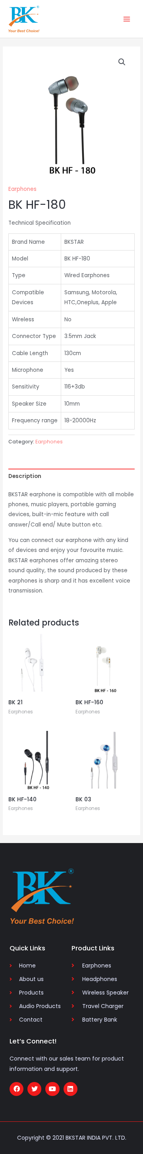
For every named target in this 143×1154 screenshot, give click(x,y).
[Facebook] (16, 1089)
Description (24, 476)
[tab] (71, 476)
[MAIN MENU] (127, 19)
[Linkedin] (70, 1089)
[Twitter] (34, 1089)
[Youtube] (52, 1089)
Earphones (22, 189)
